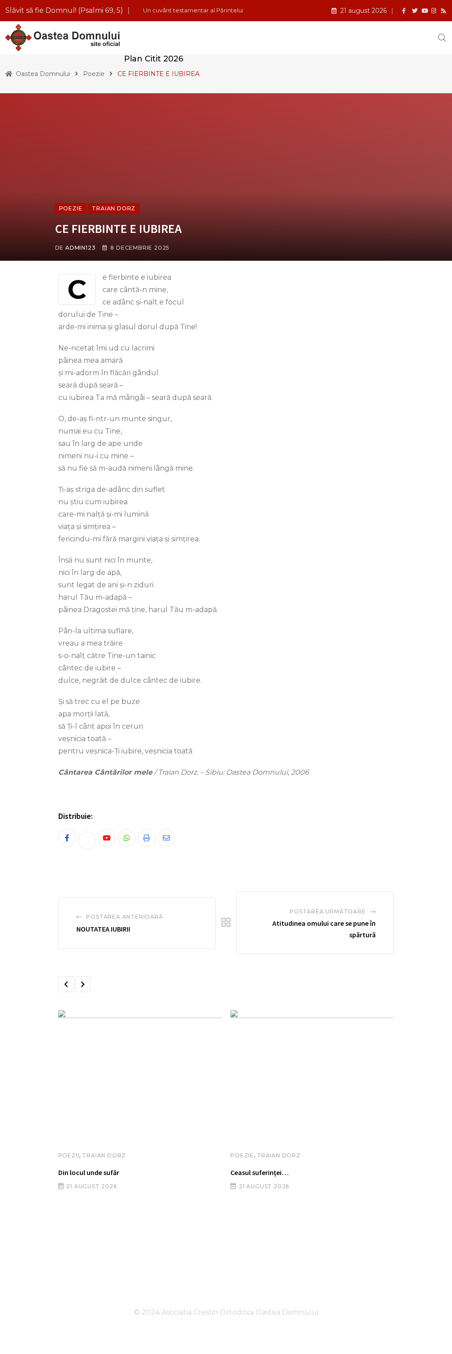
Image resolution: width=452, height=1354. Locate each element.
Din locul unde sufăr (88, 1172)
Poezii (68, 1155)
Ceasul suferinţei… (259, 1172)
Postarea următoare (327, 911)
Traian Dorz (104, 1155)
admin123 (80, 247)
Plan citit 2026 (153, 59)
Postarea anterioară (124, 916)
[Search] (442, 37)
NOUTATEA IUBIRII (103, 928)
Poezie (242, 1155)
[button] (66, 984)
